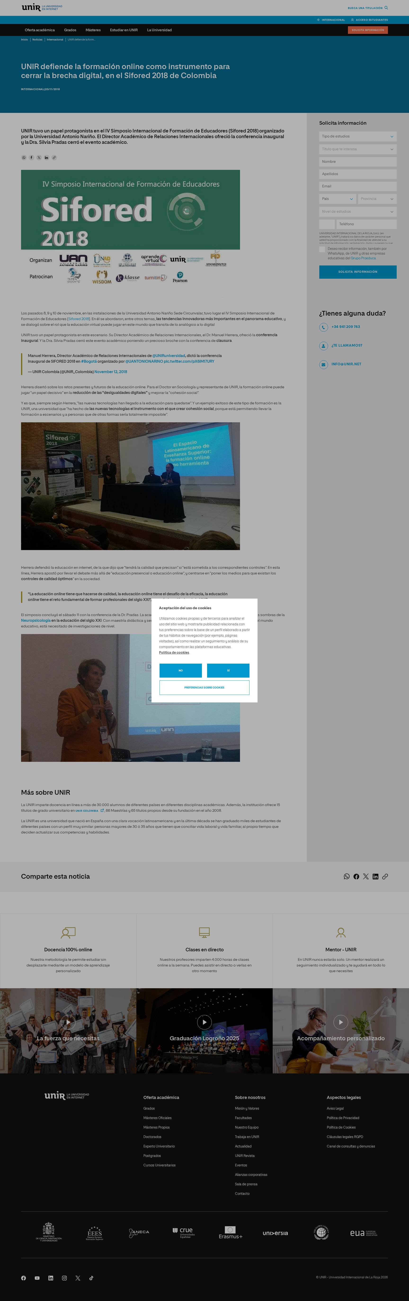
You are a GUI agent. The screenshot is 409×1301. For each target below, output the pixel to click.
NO (181, 670)
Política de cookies (174, 652)
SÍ (228, 670)
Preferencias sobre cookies (204, 687)
